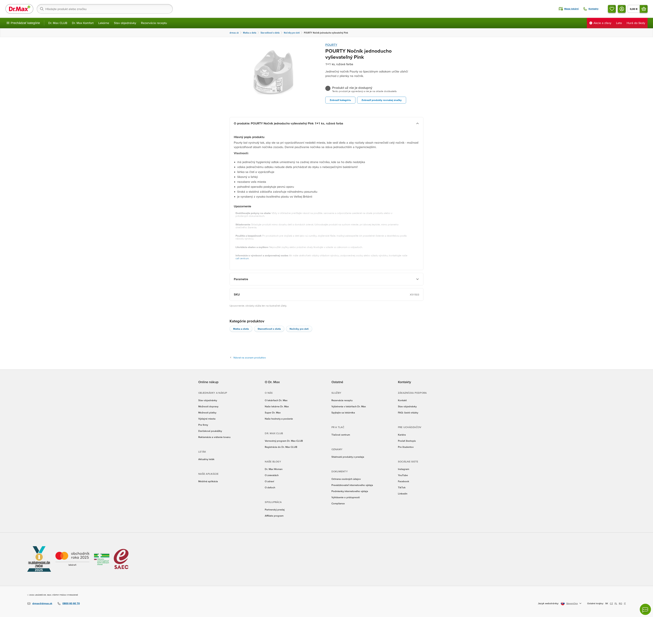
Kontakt (402, 400)
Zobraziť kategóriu (340, 100)
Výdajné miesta (206, 418)
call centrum (242, 258)
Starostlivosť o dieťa (269, 328)
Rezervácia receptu (154, 23)
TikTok (402, 487)
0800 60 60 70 (71, 603)
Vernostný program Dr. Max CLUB (284, 440)
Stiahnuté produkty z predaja (347, 456)
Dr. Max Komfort (83, 23)
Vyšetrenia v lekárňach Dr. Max (348, 406)
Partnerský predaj (275, 509)
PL (616, 603)
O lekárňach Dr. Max (276, 400)
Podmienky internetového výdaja (349, 491)
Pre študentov (406, 446)
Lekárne (103, 23)
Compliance (338, 503)
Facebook (403, 481)
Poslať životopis (407, 440)
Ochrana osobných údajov (346, 478)
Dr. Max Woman (273, 469)
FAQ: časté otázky (408, 412)
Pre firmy (203, 424)
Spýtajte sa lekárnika (343, 412)
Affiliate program (274, 515)
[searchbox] (105, 9)
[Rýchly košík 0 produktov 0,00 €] (644, 9)
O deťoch (270, 487)
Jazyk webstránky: (548, 603)
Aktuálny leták (206, 459)
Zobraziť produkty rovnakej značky (382, 100)
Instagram (403, 469)
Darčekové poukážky (210, 430)
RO (620, 603)
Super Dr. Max (273, 412)
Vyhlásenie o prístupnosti (345, 497)
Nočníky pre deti (299, 328)
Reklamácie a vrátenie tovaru (214, 437)
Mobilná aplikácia (208, 481)
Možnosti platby (207, 412)
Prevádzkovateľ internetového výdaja (352, 485)
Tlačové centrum (340, 434)
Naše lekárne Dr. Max (277, 406)
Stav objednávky (125, 23)
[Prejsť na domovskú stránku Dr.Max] (19, 9)
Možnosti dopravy (208, 406)
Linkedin (402, 493)
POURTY (331, 44)
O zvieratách (272, 475)
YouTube (403, 475)
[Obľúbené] (612, 9)
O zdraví (269, 481)
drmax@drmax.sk (42, 603)
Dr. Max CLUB (57, 23)
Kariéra (402, 434)
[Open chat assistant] (645, 609)
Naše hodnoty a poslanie (279, 418)
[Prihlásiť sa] (622, 9)
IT (625, 603)
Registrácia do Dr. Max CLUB (281, 446)
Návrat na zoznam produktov (249, 357)
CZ (611, 603)
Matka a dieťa (241, 328)
